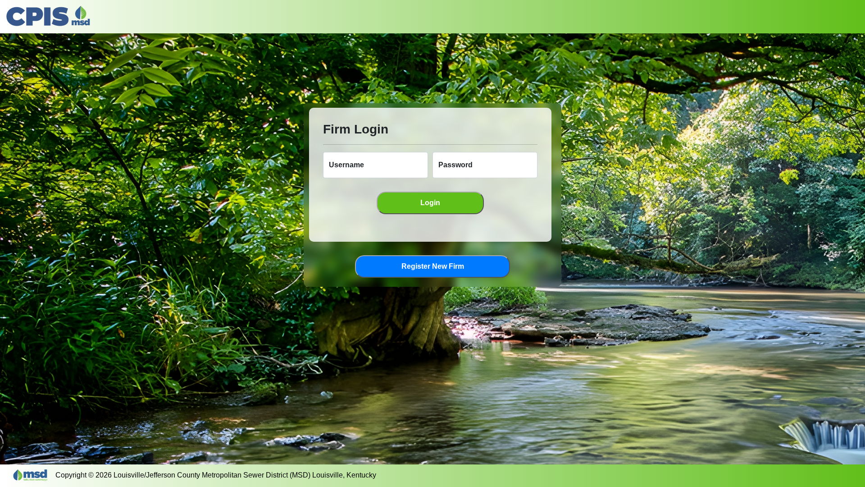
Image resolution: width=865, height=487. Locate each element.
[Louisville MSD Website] (34, 475)
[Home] (48, 17)
